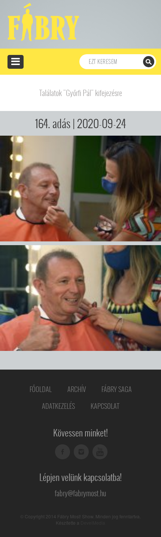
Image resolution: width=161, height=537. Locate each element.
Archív (76, 389)
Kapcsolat (105, 406)
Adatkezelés (58, 406)
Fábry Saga (116, 389)
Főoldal (41, 389)
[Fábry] (42, 21)
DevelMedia (92, 522)
